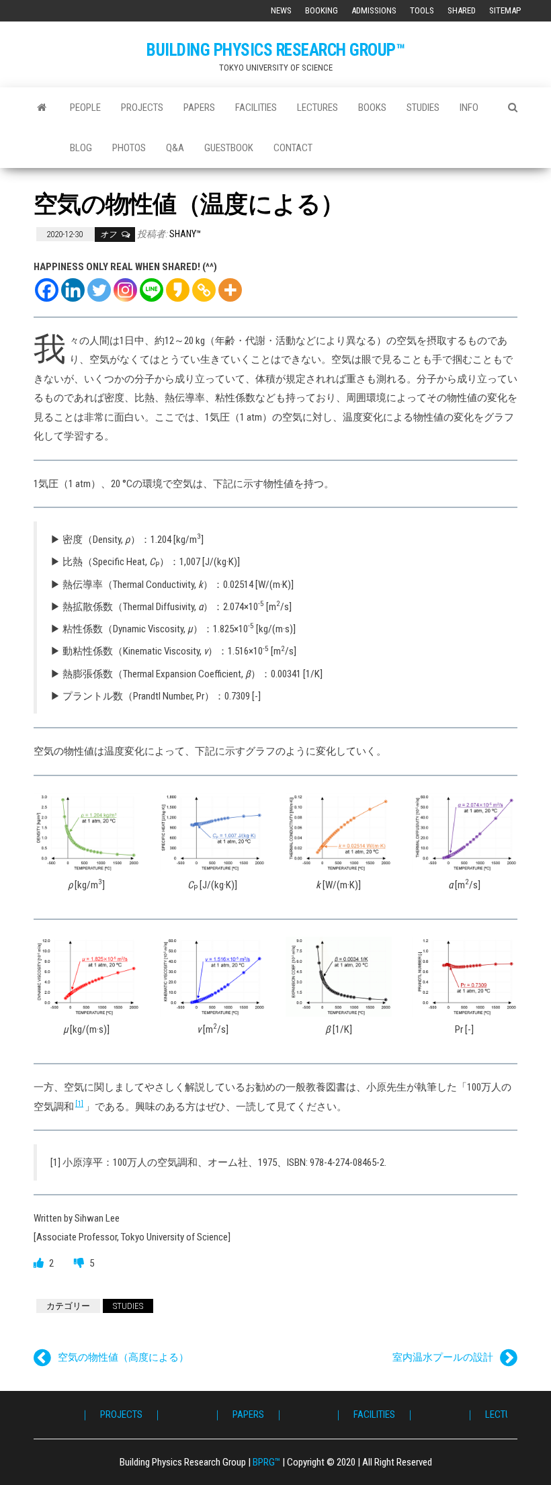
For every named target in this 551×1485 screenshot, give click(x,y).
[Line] (151, 290)
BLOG (81, 148)
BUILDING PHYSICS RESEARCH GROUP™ (275, 50)
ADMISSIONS (373, 10)
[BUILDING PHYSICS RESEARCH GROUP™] (42, 107)
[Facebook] (46, 290)
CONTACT (292, 148)
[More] (230, 290)
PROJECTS (142, 107)
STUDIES (423, 107)
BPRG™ (266, 1462)
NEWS (281, 10)
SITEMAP (505, 10)
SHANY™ (185, 233)
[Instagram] (125, 290)
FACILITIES (256, 107)
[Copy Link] (204, 290)
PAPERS (199, 107)
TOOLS (422, 10)
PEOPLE (85, 107)
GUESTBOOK (228, 148)
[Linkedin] (73, 290)
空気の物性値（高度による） (123, 1357)
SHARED (462, 10)
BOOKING (321, 10)
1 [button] (79, 1103)
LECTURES (317, 107)
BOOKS (372, 107)
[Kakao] (177, 290)
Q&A (175, 148)
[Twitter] (99, 290)
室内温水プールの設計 (442, 1357)
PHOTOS (129, 148)
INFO (469, 107)
